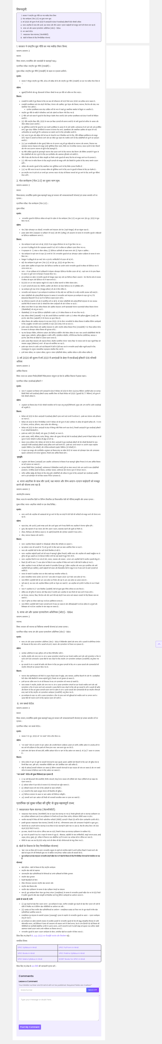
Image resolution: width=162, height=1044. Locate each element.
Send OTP (92, 990)
